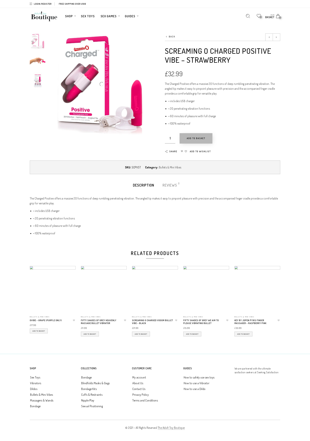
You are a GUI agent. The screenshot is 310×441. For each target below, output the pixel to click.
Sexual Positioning (92, 406)
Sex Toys (35, 377)
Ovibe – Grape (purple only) (46, 320)
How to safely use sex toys (199, 377)
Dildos (33, 389)
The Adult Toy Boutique (171, 427)
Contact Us (138, 389)
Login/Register (43, 4)
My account (139, 377)
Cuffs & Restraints (91, 394)
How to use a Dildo (195, 389)
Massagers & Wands (41, 400)
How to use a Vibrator (197, 383)
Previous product (269, 37)
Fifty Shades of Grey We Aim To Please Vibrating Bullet (201, 322)
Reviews (170, 184)
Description (143, 185)
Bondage (35, 406)
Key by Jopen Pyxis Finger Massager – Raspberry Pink (250, 322)
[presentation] (34, 296)
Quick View (69, 274)
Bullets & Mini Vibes (170, 167)
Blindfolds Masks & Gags (95, 383)
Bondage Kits (89, 389)
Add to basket (38, 331)
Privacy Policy (140, 394)
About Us (137, 383)
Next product (276, 37)
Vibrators (35, 383)
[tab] (143, 185)
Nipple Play (87, 400)
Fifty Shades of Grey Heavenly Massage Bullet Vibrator (98, 322)
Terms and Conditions (145, 400)
